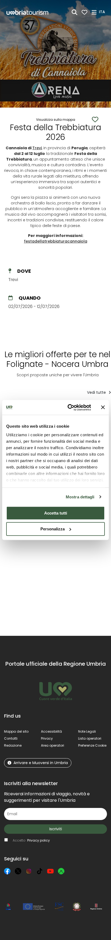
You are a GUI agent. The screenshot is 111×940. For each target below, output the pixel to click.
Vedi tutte (97, 392)
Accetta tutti (55, 513)
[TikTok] (39, 871)
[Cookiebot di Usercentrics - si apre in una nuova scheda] (68, 407)
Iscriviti (55, 829)
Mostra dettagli (80, 497)
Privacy (47, 738)
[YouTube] (50, 871)
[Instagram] (29, 871)
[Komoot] (61, 871)
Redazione (13, 745)
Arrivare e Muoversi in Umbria (40, 762)
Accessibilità (51, 731)
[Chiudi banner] (103, 407)
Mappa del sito (16, 731)
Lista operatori (89, 738)
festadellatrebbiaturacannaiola (55, 241)
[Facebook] (7, 871)
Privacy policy (38, 840)
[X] (18, 871)
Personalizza (52, 529)
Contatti (11, 738)
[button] (103, 12)
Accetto (31, 840)
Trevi (37, 148)
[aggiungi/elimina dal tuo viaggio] (40, 554)
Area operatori (52, 745)
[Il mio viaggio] (84, 12)
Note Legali (87, 731)
